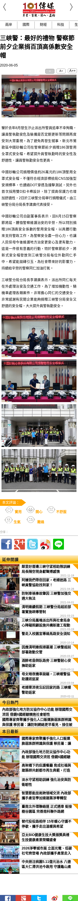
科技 (60, 24)
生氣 (17, 522)
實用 (18, 512)
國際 (26, 24)
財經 (43, 24)
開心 (38, 512)
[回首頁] (39, 16)
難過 (40, 522)
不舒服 (61, 512)
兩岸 (8, 24)
